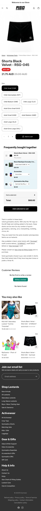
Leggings (5, 433)
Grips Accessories (8, 447)
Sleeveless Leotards (8, 398)
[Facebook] (18, 507)
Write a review (20, 280)
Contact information (26, 500)
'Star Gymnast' (14, 246)
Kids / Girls (5, 430)
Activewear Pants (12, 55)
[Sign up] (36, 376)
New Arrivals (6, 391)
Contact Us (5, 473)
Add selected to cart (20, 209)
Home (3, 55)
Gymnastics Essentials (9, 450)
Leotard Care (6, 483)
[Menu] (2, 8)
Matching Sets (7, 427)
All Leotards (6, 395)
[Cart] (38, 8)
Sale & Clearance (7, 407)
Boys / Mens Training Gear (11, 404)
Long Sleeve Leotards (9, 401)
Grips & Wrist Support (9, 444)
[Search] (7, 8)
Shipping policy (13, 500)
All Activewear (7, 417)
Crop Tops (5, 421)
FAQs (3, 476)
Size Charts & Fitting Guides (11, 479)
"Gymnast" (33, 241)
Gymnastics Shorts (8, 424)
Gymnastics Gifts (7, 456)
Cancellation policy (20, 503)
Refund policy (9, 497)
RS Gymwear (23, 493)
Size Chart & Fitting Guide (23, 250)
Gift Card (5, 460)
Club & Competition (8, 486)
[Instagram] (22, 507)
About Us (5, 470)
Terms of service (31, 497)
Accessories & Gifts (8, 453)
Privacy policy (19, 497)
